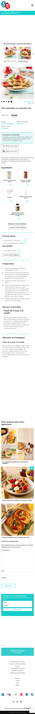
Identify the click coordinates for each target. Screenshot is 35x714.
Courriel (4, 578)
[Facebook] (13, 702)
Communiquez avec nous (17, 661)
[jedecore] (26, 694)
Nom (3, 571)
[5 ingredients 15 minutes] (4, 5)
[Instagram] (21, 702)
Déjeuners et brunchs (16, 12)
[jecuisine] (21, 694)
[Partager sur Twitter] (4, 101)
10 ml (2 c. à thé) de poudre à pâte (25, 181)
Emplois (17, 666)
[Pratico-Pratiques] (2, 694)
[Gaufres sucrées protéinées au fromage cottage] (17, 482)
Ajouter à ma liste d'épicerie (17, 227)
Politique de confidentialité (17, 673)
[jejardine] (32, 694)
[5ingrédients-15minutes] (9, 694)
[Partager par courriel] (11, 101)
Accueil (3, 12)
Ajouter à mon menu (11, 151)
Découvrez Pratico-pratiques (17, 664)
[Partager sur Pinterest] (6, 101)
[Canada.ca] (27, 708)
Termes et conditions (17, 670)
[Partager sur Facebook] (1, 101)
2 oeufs (9, 197)
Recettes (8, 12)
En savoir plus (17, 651)
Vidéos (17, 685)
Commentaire (5, 550)
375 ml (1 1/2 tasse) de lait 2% (25, 197)
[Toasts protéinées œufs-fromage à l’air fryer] (17, 520)
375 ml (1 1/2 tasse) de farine (9, 181)
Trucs (17, 683)
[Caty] (16, 694)
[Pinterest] (17, 702)
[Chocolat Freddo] (14, 115)
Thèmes (17, 680)
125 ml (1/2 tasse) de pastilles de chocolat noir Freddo (17, 214)
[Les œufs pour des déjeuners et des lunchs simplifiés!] (17, 444)
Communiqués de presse (17, 668)
